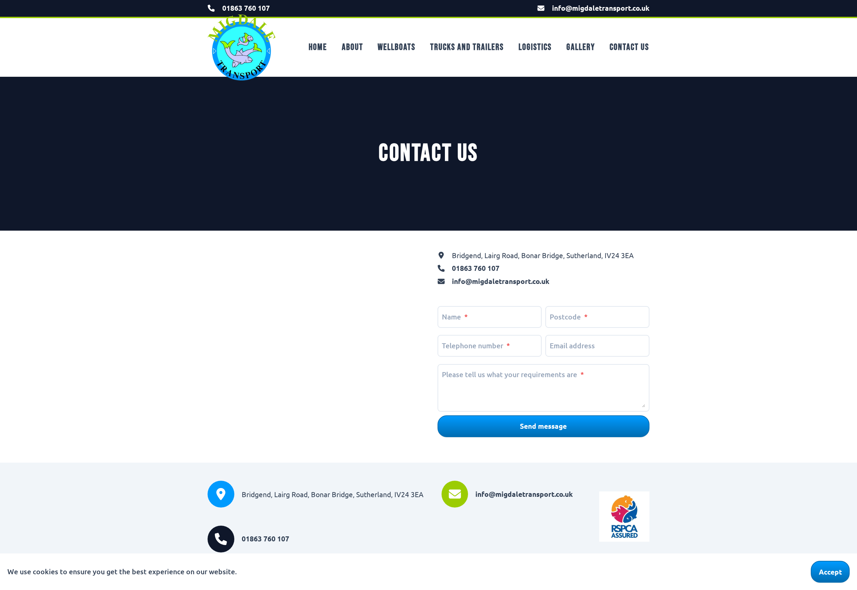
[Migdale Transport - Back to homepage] (242, 47)
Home (318, 47)
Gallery (580, 47)
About (352, 47)
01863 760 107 (246, 7)
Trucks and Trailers (467, 47)
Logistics (535, 47)
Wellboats (396, 47)
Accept (830, 571)
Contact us (629, 47)
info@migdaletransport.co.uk (600, 7)
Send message (543, 425)
